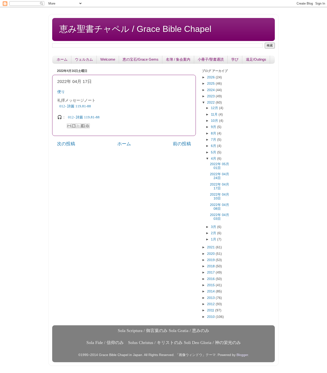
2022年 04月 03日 (219, 217)
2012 (211, 304)
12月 (215, 108)
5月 (214, 152)
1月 (214, 239)
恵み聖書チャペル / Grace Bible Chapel (135, 29)
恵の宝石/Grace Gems (140, 59)
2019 (211, 260)
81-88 (75, 106)
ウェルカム (84, 59)
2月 (214, 233)
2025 (211, 83)
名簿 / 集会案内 (178, 59)
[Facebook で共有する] (82, 125)
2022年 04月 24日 (219, 176)
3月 (214, 227)
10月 (215, 120)
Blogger (242, 355)
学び (234, 59)
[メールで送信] (69, 125)
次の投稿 (66, 143)
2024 (211, 90)
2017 (211, 272)
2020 (211, 254)
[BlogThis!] (73, 125)
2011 (211, 310)
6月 (214, 146)
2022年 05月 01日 (219, 166)
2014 (211, 291)
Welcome (107, 59)
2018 (211, 266)
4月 (214, 158)
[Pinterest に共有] (87, 125)
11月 (215, 114)
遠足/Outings (256, 59)
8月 (214, 133)
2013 (211, 298)
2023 (211, 96)
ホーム (62, 59)
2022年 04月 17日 (219, 186)
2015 (211, 285)
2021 (211, 247)
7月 (214, 139)
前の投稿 (182, 143)
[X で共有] (78, 125)
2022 (211, 102)
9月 (214, 127)
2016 (211, 279)
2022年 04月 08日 (219, 206)
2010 (211, 317)
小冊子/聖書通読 (211, 59)
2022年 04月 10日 (219, 196)
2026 (211, 77)
